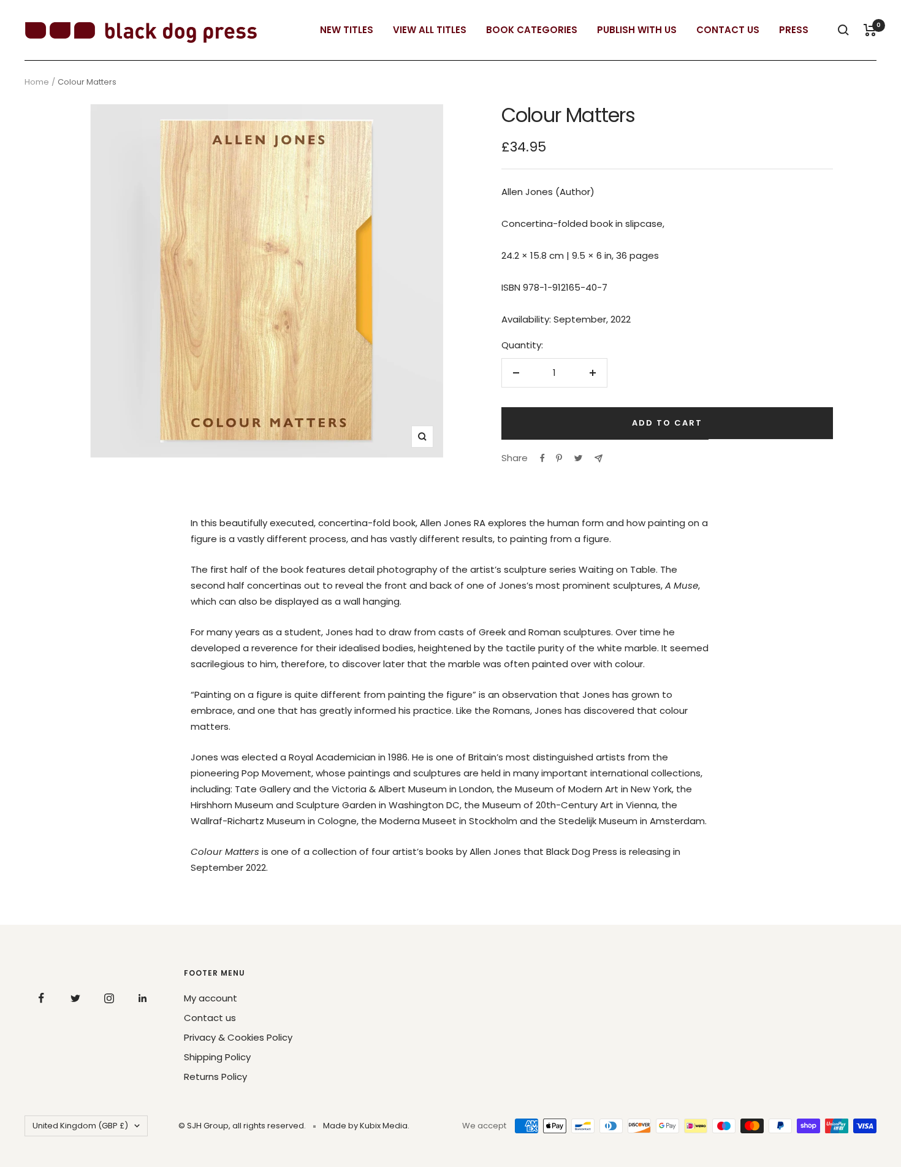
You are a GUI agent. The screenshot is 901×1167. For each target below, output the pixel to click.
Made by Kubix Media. (366, 1125)
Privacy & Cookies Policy (238, 1037)
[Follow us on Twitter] (75, 998)
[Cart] (870, 30)
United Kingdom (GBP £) (80, 1125)
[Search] (843, 30)
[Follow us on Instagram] (109, 998)
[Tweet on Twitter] (578, 458)
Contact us (210, 1017)
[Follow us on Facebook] (41, 998)
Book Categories (531, 29)
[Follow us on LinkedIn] (142, 998)
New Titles (346, 29)
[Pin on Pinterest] (559, 458)
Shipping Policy (217, 1056)
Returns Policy (215, 1076)
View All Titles (429, 29)
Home (37, 82)
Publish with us (637, 29)
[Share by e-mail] (599, 458)
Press (793, 29)
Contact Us (727, 29)
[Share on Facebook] (542, 458)
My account (210, 998)
